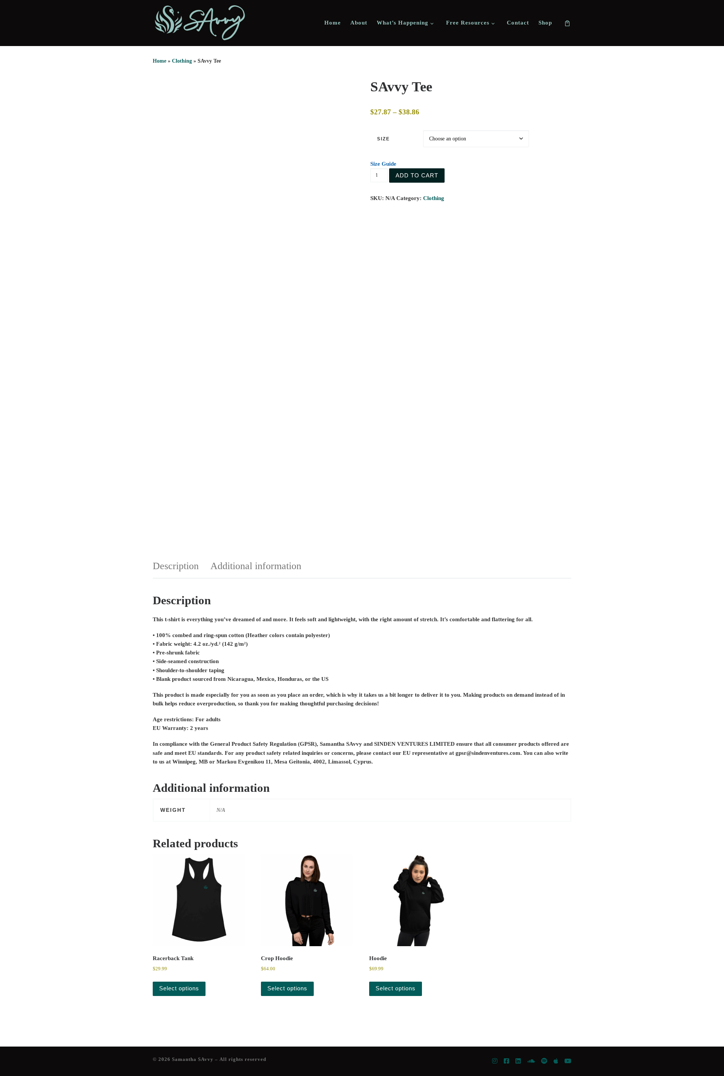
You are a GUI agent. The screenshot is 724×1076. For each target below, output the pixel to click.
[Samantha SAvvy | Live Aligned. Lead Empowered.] (200, 23)
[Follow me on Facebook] (506, 1061)
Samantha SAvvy (192, 1059)
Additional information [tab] (255, 565)
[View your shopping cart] (567, 22)
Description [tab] (176, 565)
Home (159, 61)
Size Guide (383, 164)
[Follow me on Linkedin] (518, 1061)
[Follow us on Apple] (556, 1061)
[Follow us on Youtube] (567, 1061)
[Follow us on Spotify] (544, 1061)
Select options (179, 988)
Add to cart (417, 175)
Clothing (182, 61)
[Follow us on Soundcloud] (531, 1061)
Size (383, 139)
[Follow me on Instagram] (494, 1061)
